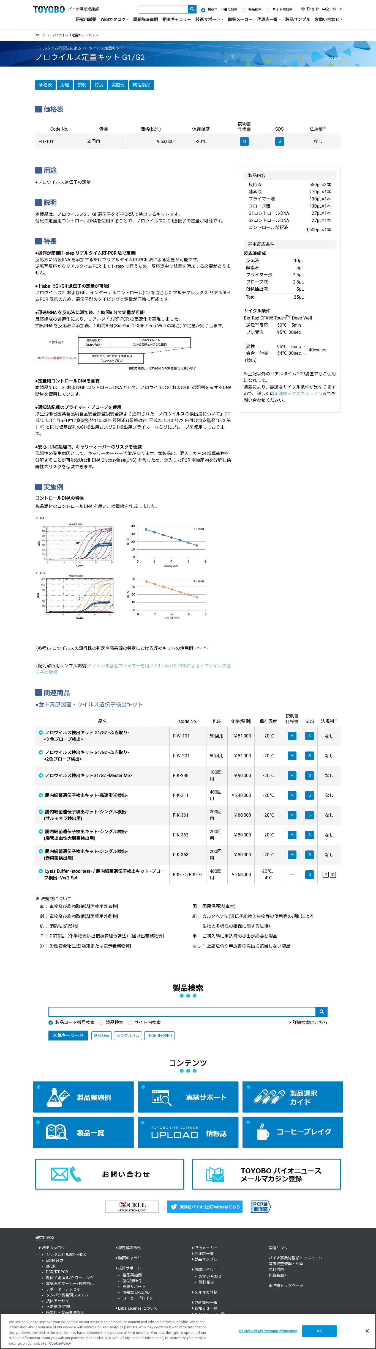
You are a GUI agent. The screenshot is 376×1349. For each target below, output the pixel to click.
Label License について (138, 1308)
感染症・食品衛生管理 (65, 1312)
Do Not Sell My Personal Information (268, 1331)
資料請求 (206, 1282)
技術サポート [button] (208, 19)
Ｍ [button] (292, 736)
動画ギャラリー (176, 19)
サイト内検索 (282, 9)
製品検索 (254, 9)
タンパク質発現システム (67, 1295)
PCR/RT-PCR (57, 1272)
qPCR (51, 1266)
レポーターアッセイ (63, 1289)
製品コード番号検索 (222, 9)
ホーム (40, 35)
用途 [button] (64, 84)
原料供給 (276, 1269)
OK (319, 1331)
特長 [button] (98, 84)
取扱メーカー (240, 19)
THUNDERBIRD (159, 1035)
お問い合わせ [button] (327, 19)
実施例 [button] (118, 84)
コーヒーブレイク (137, 1298)
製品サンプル (297, 19)
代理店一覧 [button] (267, 19)
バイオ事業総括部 (83, 9)
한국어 (338, 9)
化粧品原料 (278, 1275)
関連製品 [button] (142, 84)
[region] (188, 1331)
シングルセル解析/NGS (66, 1254)
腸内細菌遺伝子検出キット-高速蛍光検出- (86, 795)
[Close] (367, 1331)
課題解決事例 (145, 19)
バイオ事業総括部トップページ (296, 1258)
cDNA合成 (54, 1260)
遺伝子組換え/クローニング (70, 1278)
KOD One (101, 1035)
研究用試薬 (86, 19)
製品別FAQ (131, 1281)
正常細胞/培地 (58, 1306)
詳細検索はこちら (310, 1022)
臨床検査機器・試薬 (286, 1264)
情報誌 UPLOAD (136, 1292)
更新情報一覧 (205, 1302)
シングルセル (128, 1035)
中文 (326, 9)
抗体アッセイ (57, 1301)
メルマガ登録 (205, 1292)
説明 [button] (81, 84)
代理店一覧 (204, 1253)
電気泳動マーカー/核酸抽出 (70, 1283)
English (313, 9)
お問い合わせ (210, 1276)
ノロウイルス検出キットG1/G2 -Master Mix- (88, 775)
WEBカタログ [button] (113, 19)
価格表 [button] (45, 84)
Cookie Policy (60, 1343)
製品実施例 (132, 1275)
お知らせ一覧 (205, 1308)
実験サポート (134, 1286)
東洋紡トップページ (286, 1285)
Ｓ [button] (310, 736)
